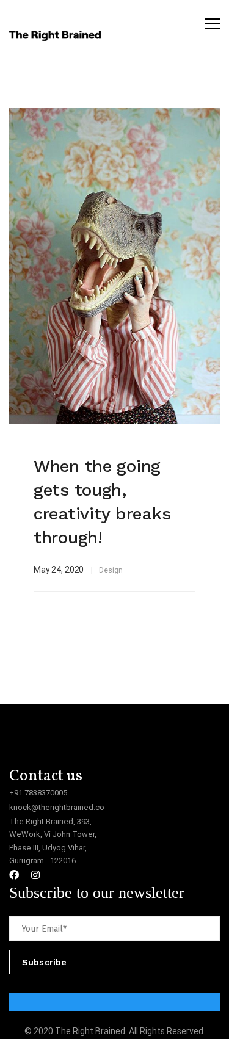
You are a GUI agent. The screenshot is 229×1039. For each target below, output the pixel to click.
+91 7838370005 (38, 792)
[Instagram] (35, 875)
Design (110, 570)
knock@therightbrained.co (56, 807)
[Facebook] (14, 875)
